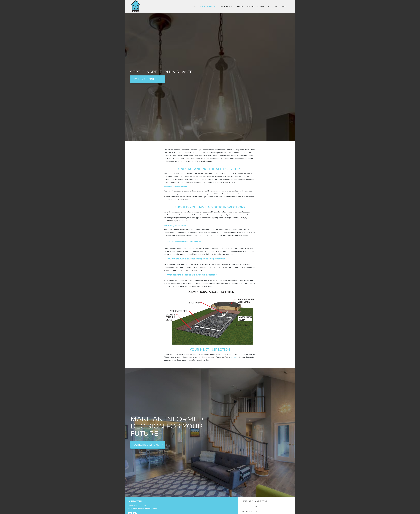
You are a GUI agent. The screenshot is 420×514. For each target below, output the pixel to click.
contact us (235, 357)
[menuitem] (192, 6)
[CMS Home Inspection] (135, 6)
